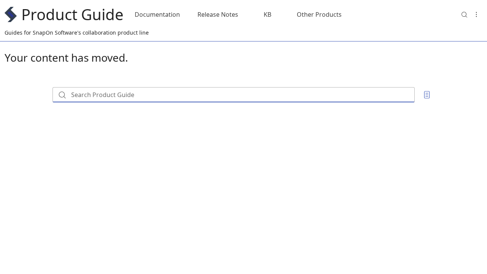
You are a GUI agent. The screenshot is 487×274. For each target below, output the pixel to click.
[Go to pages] (426, 94)
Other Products (319, 14)
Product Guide (72, 14)
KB (267, 14)
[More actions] (476, 14)
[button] (464, 14)
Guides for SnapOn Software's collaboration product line (77, 32)
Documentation (157, 14)
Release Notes (217, 14)
